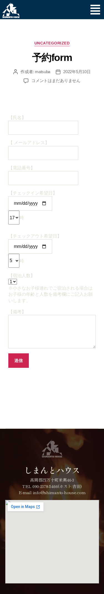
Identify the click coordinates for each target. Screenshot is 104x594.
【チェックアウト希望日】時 (35, 248)
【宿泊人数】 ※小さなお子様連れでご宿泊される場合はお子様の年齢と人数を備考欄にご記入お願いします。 (50, 288)
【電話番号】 (21, 168)
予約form (52, 57)
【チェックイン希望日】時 (32, 205)
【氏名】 (17, 117)
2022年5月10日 (76, 71)
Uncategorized (52, 43)
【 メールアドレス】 (28, 142)
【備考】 (17, 311)
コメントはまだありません (55, 80)
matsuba (42, 71)
